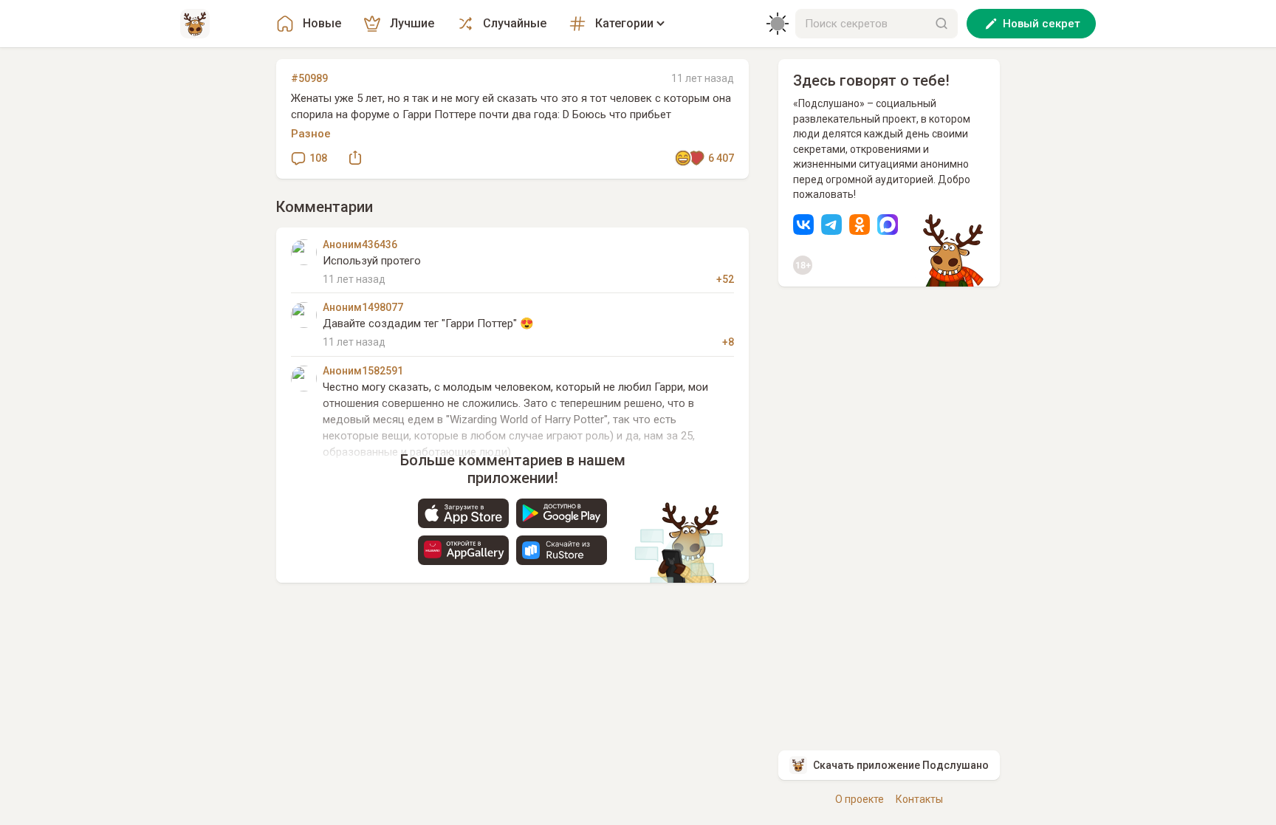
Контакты (919, 799)
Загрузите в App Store (463, 513)
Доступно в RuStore (561, 550)
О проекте (859, 799)
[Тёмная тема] (777, 23)
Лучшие (412, 23)
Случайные (514, 23)
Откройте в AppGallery (463, 550)
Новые (322, 23)
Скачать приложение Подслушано (901, 765)
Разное (311, 133)
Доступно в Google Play (561, 513)
